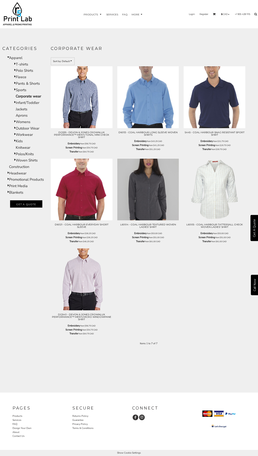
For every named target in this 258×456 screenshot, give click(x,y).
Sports (21, 90)
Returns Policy (80, 416)
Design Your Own (21, 428)
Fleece (21, 77)
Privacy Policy (80, 424)
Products (17, 416)
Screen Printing (74, 147)
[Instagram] (142, 417)
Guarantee (77, 420)
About (15, 432)
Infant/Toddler (27, 102)
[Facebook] (135, 417)
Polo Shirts (24, 70)
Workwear (24, 134)
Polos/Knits (25, 154)
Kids (19, 141)
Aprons (22, 115)
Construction (19, 166)
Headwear (17, 173)
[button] (93, 14)
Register (204, 14)
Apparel (15, 57)
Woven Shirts (27, 160)
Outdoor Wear (27, 128)
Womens (23, 121)
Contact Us (18, 436)
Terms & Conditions (83, 428)
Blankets (16, 192)
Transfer (74, 151)
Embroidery (74, 143)
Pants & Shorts (28, 83)
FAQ (14, 424)
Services (16, 420)
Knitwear (23, 147)
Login (192, 14)
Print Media (18, 186)
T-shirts (22, 64)
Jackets (21, 109)
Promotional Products (26, 179)
